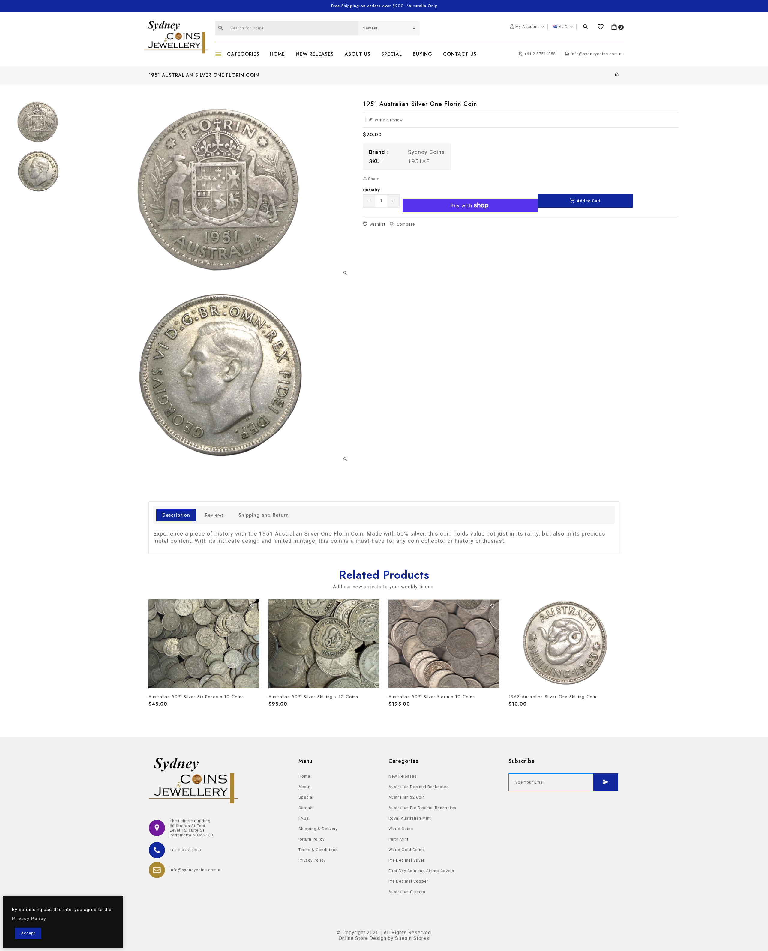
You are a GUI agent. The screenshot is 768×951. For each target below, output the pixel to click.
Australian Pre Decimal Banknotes (422, 808)
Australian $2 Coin (406, 797)
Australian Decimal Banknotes (418, 786)
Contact (306, 808)
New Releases (402, 776)
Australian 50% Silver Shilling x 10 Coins (313, 696)
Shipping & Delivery (318, 828)
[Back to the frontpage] (617, 75)
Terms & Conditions (318, 850)
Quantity (371, 190)
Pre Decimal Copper (408, 881)
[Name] (605, 782)
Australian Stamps (406, 892)
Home (304, 776)
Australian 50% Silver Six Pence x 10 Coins (196, 696)
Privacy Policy (312, 860)
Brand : (378, 152)
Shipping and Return (263, 515)
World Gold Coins (406, 850)
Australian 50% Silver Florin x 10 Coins (431, 696)
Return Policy (311, 839)
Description (176, 515)
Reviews (214, 515)
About (304, 786)
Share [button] (373, 178)
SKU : (376, 161)
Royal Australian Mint (409, 818)
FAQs (303, 818)
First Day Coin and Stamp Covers (421, 870)
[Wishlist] (600, 27)
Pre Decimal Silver (406, 860)
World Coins (400, 828)
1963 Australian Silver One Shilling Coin (552, 696)
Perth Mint (398, 839)
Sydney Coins (426, 152)
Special (306, 797)
